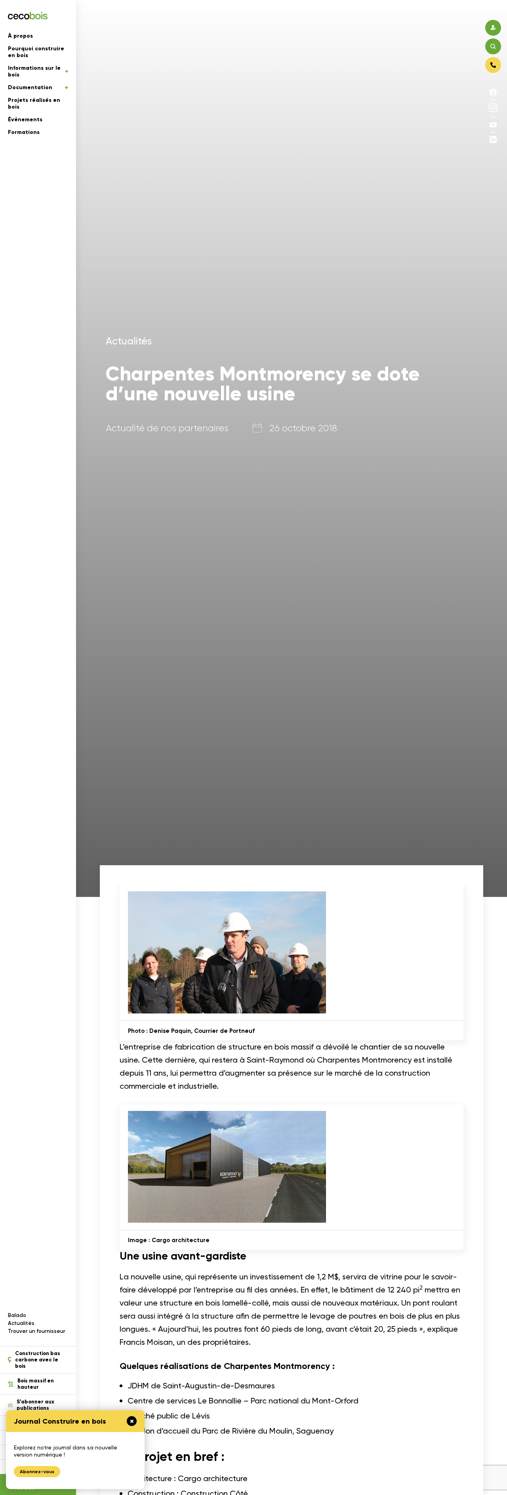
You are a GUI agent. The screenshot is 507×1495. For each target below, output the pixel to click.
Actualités (21, 1323)
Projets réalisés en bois (34, 103)
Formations (24, 132)
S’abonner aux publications (35, 1405)
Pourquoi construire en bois (36, 52)
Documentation (30, 87)
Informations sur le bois (34, 71)
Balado (17, 1315)
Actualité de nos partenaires (167, 428)
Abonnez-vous (37, 1471)
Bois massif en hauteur (35, 1384)
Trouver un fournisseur (36, 1331)
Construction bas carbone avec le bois (37, 1359)
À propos (20, 35)
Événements (25, 119)
